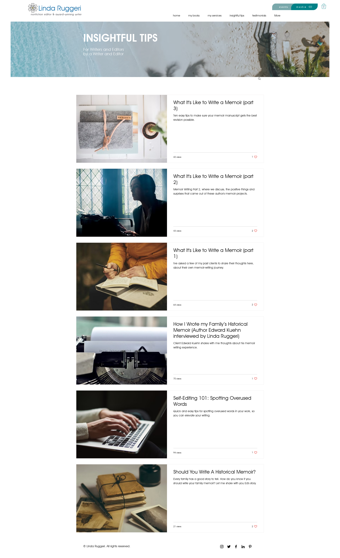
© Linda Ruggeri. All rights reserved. (106, 546)
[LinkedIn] (243, 546)
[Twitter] (229, 546)
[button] (324, 6)
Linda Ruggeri (59, 8)
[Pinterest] (250, 546)
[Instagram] (222, 546)
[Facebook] (236, 546)
